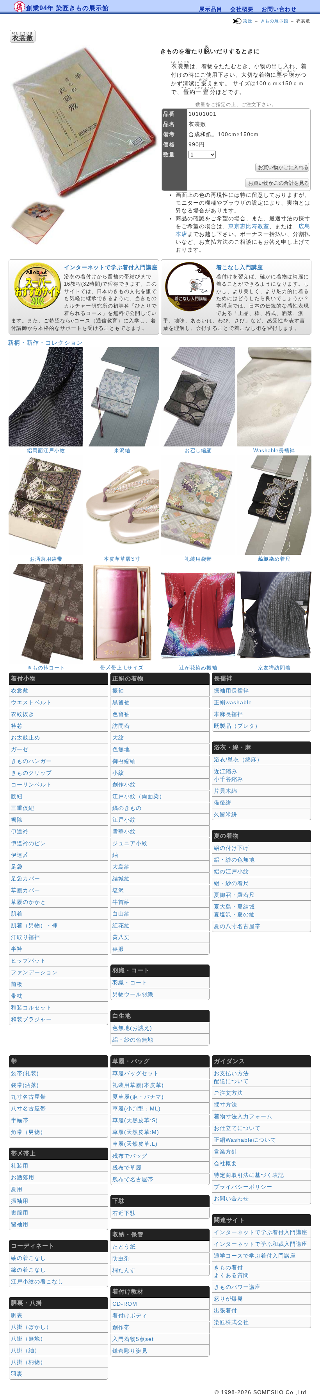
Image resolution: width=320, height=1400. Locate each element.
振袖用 (19, 1201)
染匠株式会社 (231, 1322)
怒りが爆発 (228, 1299)
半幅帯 (19, 1120)
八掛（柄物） (28, 1362)
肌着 (17, 914)
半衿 (17, 949)
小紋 (118, 773)
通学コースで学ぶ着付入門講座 (255, 1255)
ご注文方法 (228, 1093)
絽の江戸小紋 (231, 871)
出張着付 (225, 1310)
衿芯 (17, 726)
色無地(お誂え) (132, 1028)
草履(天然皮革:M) (135, 1132)
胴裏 (17, 1315)
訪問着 (121, 726)
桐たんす (124, 1270)
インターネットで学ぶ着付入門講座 (111, 267)
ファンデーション (34, 972)
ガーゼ (19, 749)
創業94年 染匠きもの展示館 (67, 8)
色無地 (121, 749)
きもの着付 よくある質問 (231, 1271)
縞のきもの (127, 808)
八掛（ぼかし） (31, 1327)
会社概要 (242, 9)
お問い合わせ (279, 9)
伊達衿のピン (28, 843)
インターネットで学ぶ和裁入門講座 (261, 1244)
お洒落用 (22, 1177)
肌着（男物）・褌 (34, 925)
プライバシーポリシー (243, 1187)
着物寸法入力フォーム (243, 1116)
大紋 (118, 737)
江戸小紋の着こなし (37, 1281)
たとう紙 (124, 1246)
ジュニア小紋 (130, 843)
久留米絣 (225, 814)
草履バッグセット (135, 1073)
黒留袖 (121, 702)
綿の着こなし (28, 1270)
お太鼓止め (25, 737)
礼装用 (19, 1165)
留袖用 (19, 1224)
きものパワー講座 (237, 1287)
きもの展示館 (274, 20)
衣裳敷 (19, 690)
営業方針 (225, 1151)
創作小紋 (124, 784)
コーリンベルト (31, 784)
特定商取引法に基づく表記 (249, 1175)
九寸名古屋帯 (28, 1097)
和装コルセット (31, 1007)
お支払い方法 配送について (231, 1077)
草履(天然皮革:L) (135, 1144)
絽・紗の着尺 (231, 883)
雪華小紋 (124, 831)
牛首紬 (121, 902)
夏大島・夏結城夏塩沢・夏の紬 (234, 910)
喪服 (118, 949)
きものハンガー (31, 761)
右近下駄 (124, 1213)
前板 (17, 984)
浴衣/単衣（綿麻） (238, 759)
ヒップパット (28, 960)
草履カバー (25, 890)
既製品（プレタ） (237, 726)
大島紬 (121, 867)
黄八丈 (121, 937)
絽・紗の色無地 (132, 1040)
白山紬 (121, 914)
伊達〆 (19, 855)
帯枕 (17, 996)
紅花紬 (121, 925)
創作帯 (121, 1327)
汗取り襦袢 (25, 937)
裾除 (17, 820)
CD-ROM (124, 1304)
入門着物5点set (133, 1339)
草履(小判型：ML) (136, 1108)
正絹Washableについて (245, 1140)
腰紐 (17, 796)
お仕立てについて (237, 1128)
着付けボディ (130, 1315)
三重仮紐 (22, 808)
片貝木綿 (225, 791)
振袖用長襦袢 (231, 690)
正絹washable (233, 702)
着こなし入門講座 (239, 267)
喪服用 (19, 1212)
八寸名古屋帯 (28, 1108)
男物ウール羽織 (132, 994)
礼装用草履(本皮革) (138, 1085)
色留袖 (121, 714)
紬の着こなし (28, 1258)
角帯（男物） (28, 1132)
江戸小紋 (124, 820)
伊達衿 (19, 831)
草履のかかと (28, 902)
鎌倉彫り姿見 (130, 1351)
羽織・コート (130, 982)
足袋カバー (25, 878)
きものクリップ (31, 773)
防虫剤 (121, 1258)
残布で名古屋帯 (132, 1179)
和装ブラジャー (31, 1019)
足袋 (17, 867)
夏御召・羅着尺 (234, 895)
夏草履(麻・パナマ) (138, 1097)
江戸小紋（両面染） (138, 796)
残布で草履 (127, 1167)
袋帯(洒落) (25, 1085)
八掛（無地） (28, 1338)
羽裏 (17, 1374)
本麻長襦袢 (228, 714)
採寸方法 (225, 1104)
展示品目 (210, 9)
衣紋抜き (22, 714)
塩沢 (118, 890)
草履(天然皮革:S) (135, 1120)
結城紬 (121, 878)
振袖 (118, 690)
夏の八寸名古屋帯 (237, 926)
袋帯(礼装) (25, 1073)
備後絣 (222, 802)
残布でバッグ (130, 1156)
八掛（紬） (25, 1350)
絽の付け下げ (231, 848)
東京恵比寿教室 (248, 226)
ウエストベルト (31, 702)
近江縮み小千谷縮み (228, 775)
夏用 (17, 1189)
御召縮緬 (124, 761)
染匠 (247, 20)
